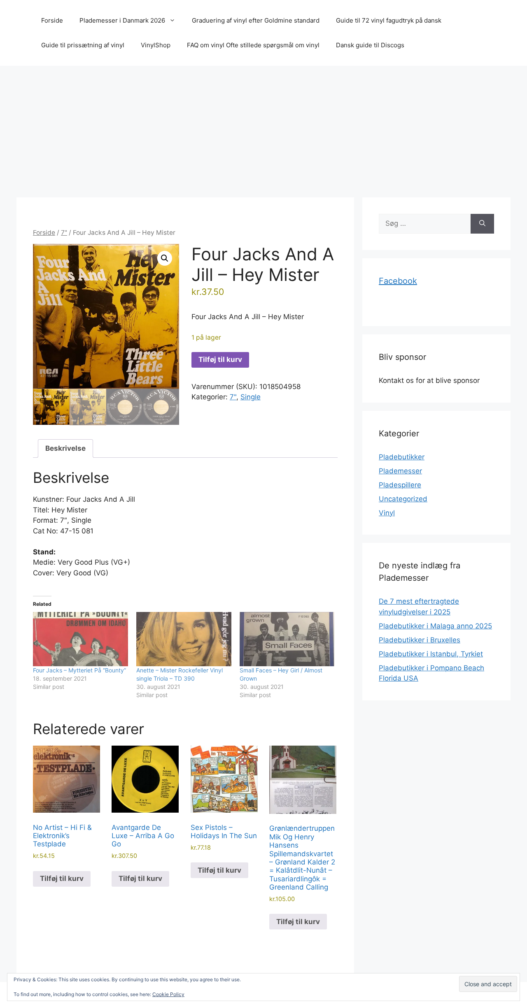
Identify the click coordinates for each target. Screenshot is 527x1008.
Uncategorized (403, 499)
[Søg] (482, 224)
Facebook (398, 281)
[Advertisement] (263, 127)
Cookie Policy (168, 994)
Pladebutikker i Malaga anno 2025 (435, 626)
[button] (164, 258)
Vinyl (387, 513)
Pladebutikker (401, 457)
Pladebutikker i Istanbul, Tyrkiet (431, 654)
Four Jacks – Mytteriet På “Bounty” (79, 670)
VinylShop (155, 45)
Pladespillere (400, 485)
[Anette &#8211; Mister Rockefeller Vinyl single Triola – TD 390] (183, 639)
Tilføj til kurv (220, 359)
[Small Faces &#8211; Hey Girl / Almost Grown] (287, 639)
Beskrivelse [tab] (65, 448)
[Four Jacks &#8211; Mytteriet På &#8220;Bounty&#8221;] (80, 639)
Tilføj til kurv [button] (62, 878)
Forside (52, 20)
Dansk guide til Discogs (370, 45)
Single (250, 397)
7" (64, 232)
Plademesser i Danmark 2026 (122, 20)
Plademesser (400, 471)
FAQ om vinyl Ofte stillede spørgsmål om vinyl (253, 45)
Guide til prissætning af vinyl (82, 45)
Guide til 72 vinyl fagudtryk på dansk (388, 20)
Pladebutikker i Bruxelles (419, 640)
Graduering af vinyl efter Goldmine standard (255, 20)
